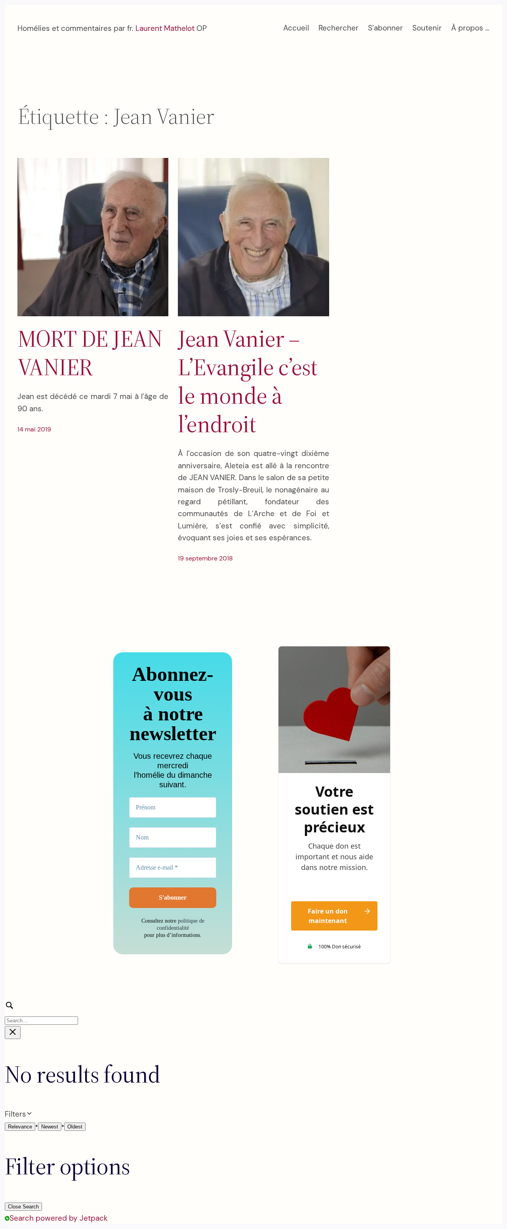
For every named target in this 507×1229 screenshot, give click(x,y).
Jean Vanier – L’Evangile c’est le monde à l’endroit (247, 381)
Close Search (23, 1207)
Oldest (74, 1127)
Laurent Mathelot (164, 28)
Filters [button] (28, 1114)
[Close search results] (13, 1032)
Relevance (20, 1127)
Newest (49, 1127)
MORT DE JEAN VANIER (90, 352)
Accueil (296, 28)
